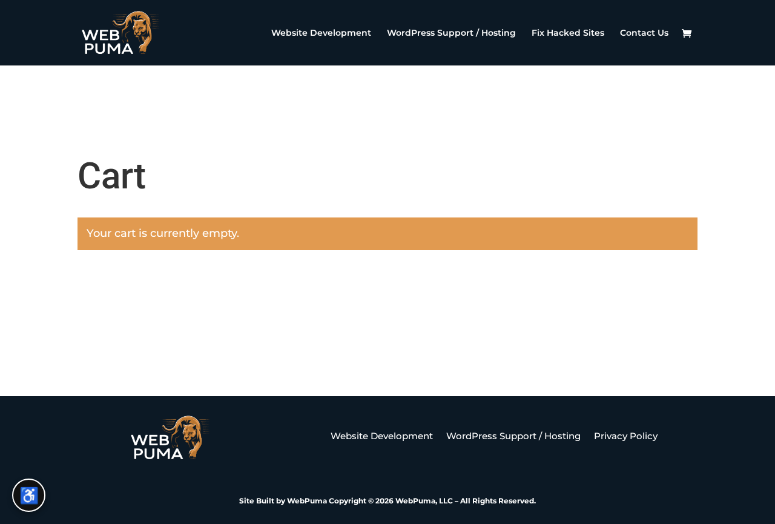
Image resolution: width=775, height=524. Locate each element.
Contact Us (644, 33)
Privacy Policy (626, 437)
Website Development (321, 33)
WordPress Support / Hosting (451, 33)
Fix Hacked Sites (568, 33)
